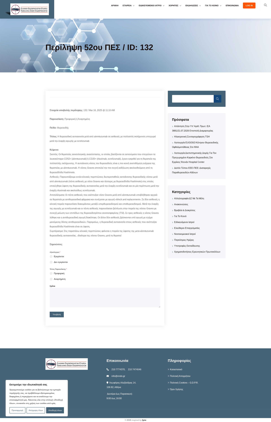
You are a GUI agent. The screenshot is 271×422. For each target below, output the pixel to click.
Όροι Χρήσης (176, 389)
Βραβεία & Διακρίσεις (184, 210)
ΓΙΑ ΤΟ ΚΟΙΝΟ (211, 5)
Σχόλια (52, 286)
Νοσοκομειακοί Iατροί (185, 234)
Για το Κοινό (180, 216)
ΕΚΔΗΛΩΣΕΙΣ (191, 5)
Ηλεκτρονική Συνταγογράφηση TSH (192, 136)
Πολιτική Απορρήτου (180, 376)
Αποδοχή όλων (55, 410)
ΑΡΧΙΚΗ (114, 5)
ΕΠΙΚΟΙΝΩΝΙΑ (232, 5)
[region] (37, 398)
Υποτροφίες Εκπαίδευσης (187, 246)
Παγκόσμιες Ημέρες (184, 240)
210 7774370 (118, 369)
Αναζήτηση (217, 99)
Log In (249, 5)
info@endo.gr (118, 376)
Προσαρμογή (17, 410)
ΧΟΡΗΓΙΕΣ (173, 5)
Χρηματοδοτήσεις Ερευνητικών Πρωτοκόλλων (197, 252)
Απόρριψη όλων (36, 410)
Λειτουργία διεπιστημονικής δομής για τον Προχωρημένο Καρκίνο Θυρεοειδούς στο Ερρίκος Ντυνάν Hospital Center (194, 157)
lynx (144, 420)
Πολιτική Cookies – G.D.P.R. (184, 383)
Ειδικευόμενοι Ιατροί (184, 222)
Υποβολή (57, 314)
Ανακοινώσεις (181, 204)
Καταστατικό (176, 369)
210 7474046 (134, 369)
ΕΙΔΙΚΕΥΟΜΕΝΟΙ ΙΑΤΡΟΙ (150, 5)
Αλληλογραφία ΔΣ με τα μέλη (189, 198)
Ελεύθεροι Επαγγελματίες (187, 228)
